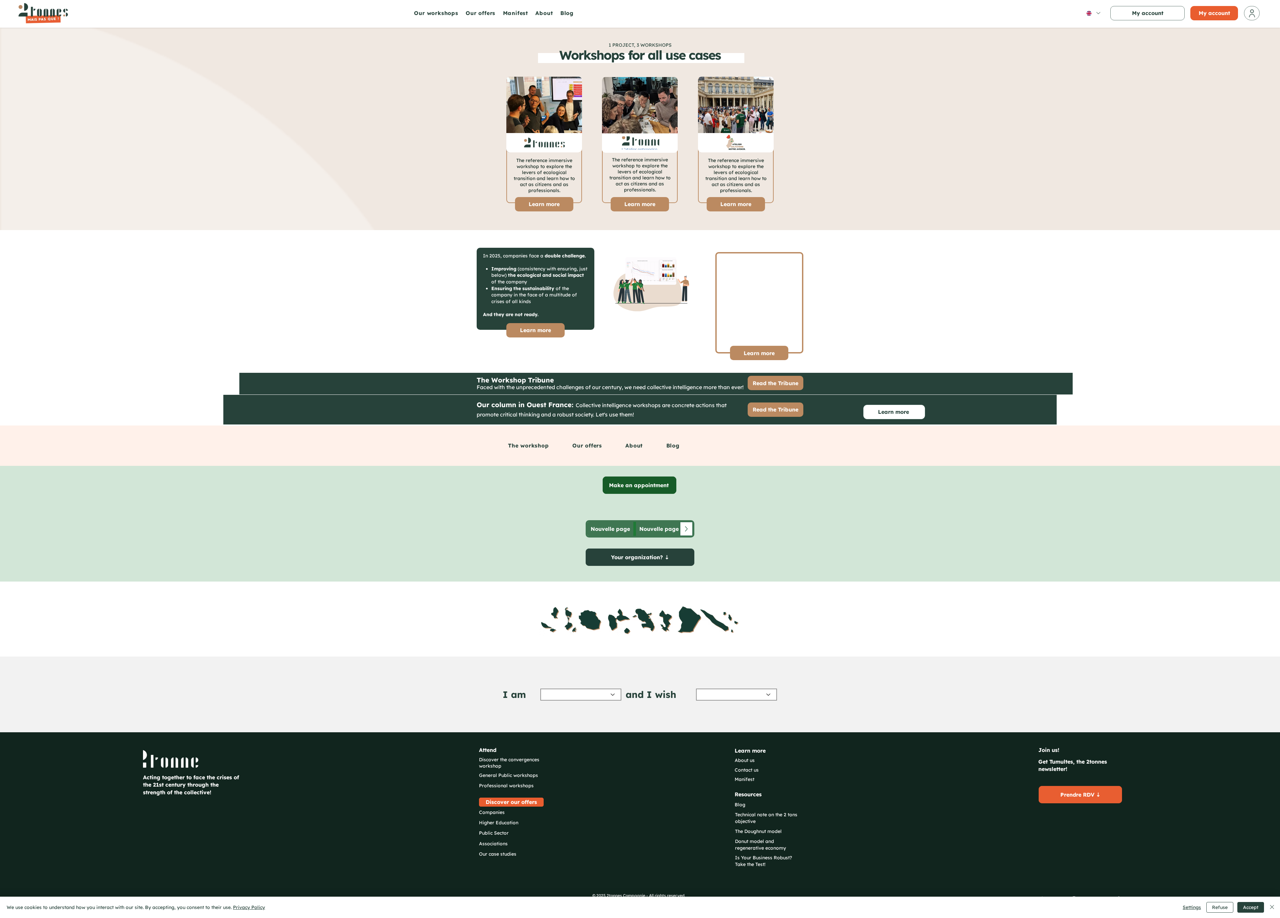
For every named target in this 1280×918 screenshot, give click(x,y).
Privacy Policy (249, 907)
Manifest (744, 779)
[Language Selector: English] (1093, 13)
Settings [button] (1192, 907)
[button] (438, 13)
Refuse (1220, 907)
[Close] (1272, 907)
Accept (1250, 907)
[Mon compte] (1252, 13)
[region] (640, 620)
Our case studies (497, 854)
